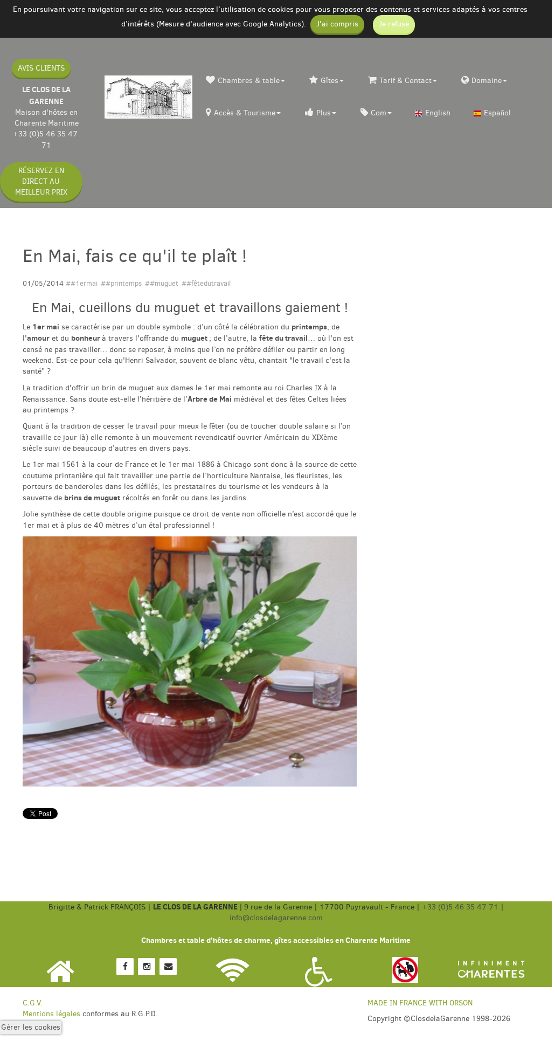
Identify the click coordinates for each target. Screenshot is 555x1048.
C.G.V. (33, 1003)
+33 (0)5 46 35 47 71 (46, 139)
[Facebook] (125, 966)
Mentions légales (51, 1014)
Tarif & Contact (405, 80)
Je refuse (394, 24)
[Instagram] (146, 966)
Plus (323, 113)
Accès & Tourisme (244, 113)
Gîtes (329, 80)
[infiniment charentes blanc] (491, 969)
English (437, 113)
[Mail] (168, 966)
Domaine (486, 80)
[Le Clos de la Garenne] (148, 97)
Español (497, 113)
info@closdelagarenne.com (276, 918)
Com (378, 113)
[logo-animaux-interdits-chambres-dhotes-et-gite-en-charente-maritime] (405, 969)
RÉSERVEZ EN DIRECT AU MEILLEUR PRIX (41, 181)
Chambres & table (249, 80)
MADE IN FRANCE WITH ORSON (420, 1003)
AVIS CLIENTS (41, 68)
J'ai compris (337, 24)
